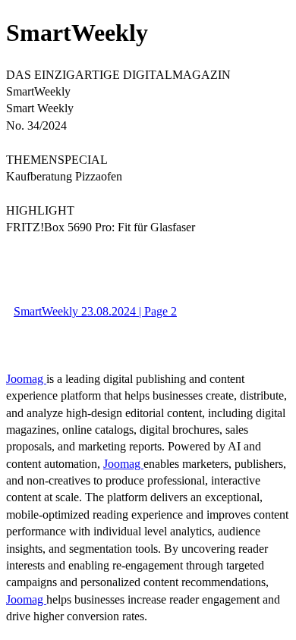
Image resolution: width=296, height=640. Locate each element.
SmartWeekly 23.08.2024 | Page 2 (95, 311)
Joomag (26, 378)
